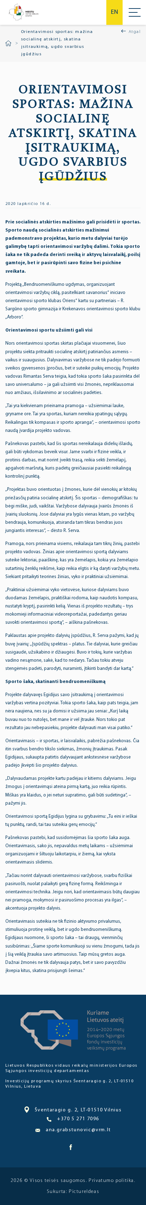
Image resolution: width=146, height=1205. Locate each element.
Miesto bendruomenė (23, 12)
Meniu (135, 12)
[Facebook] (70, 1149)
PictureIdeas (84, 1191)
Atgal (135, 32)
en (114, 12)
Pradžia (8, 43)
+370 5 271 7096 (78, 1119)
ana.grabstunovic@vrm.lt (78, 1130)
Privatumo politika (111, 1180)
